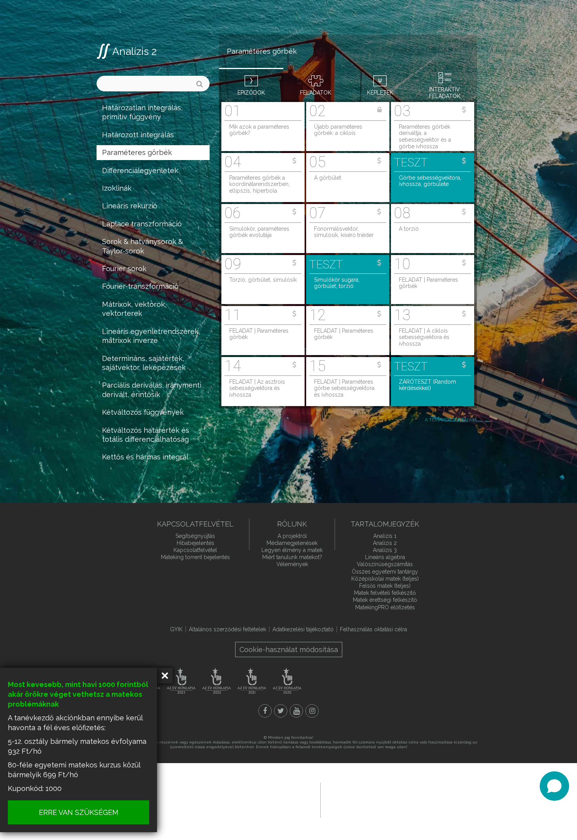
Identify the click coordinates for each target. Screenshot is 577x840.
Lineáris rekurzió (129, 206)
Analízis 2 (134, 51)
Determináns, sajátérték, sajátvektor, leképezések (144, 363)
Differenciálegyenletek (140, 170)
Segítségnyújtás (195, 536)
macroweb (377, 799)
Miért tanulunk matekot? (292, 557)
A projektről (292, 536)
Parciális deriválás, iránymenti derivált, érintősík (151, 389)
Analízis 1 (384, 536)
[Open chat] (554, 786)
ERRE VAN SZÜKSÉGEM (79, 812)
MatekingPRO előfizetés (385, 607)
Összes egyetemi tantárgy (385, 572)
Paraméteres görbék (137, 152)
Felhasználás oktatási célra (373, 629)
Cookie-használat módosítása (288, 649)
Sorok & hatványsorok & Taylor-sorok (142, 246)
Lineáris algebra (385, 557)
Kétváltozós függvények (143, 412)
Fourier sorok (124, 268)
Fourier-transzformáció (140, 286)
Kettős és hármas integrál (145, 457)
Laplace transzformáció (142, 224)
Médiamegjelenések (292, 543)
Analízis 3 (385, 550)
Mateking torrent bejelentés (195, 557)
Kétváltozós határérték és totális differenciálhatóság (145, 434)
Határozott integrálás (138, 135)
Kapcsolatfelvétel (195, 550)
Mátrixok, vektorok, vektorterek (134, 308)
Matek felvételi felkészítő (385, 593)
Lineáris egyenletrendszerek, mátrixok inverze (151, 335)
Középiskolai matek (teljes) (385, 579)
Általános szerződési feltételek (227, 629)
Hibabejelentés (195, 543)
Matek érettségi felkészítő (385, 600)
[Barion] (231, 799)
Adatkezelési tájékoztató (303, 629)
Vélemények (292, 564)
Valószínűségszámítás (385, 564)
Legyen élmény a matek (292, 550)
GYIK (176, 629)
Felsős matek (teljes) (385, 586)
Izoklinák (116, 188)
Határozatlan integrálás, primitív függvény (142, 112)
